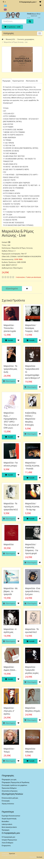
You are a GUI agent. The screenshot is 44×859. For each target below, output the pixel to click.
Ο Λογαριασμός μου (27, 2)
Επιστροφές (6, 801)
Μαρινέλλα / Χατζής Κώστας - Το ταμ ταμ (32, 506)
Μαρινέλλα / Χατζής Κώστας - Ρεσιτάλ (32, 465)
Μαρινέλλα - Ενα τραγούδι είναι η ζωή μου (32, 591)
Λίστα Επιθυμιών (7, 843)
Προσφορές (5, 830)
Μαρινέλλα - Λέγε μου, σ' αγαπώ (9, 711)
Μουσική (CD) (10, 39)
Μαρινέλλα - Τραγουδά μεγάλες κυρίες (32, 670)
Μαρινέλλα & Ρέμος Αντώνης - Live (15, 42)
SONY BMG (18, 259)
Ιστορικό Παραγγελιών (9, 840)
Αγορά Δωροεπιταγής (9, 818)
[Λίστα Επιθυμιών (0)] (40, 2)
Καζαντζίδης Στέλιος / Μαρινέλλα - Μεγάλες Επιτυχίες (30, 418)
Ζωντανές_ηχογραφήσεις (25, 39)
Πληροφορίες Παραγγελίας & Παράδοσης (15, 782)
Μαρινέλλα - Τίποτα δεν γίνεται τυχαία (10, 328)
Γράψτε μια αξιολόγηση (33, 277)
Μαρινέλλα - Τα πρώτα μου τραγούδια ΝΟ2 (11, 506)
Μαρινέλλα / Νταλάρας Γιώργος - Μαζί (31, 328)
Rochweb (39, 857)
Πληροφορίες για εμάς (9, 779)
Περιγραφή (6, 81)
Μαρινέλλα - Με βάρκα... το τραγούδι (11, 591)
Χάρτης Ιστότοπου (8, 804)
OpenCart (12, 853)
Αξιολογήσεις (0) (32, 81)
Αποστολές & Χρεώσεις (9, 791)
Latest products (7, 824)
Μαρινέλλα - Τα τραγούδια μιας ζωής (10, 369)
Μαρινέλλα (8, 544)
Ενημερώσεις (6, 845)
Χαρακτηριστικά (18, 81)
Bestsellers (5, 821)
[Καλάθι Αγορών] (40, 5)
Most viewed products (9, 827)
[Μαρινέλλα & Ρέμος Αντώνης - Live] (22, 59)
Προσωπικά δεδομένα (9, 788)
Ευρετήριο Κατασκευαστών (11, 816)
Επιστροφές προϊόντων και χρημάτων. (14, 785)
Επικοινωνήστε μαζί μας (10, 798)
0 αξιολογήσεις (20, 277)
